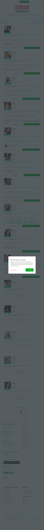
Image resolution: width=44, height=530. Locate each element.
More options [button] (13, 270)
